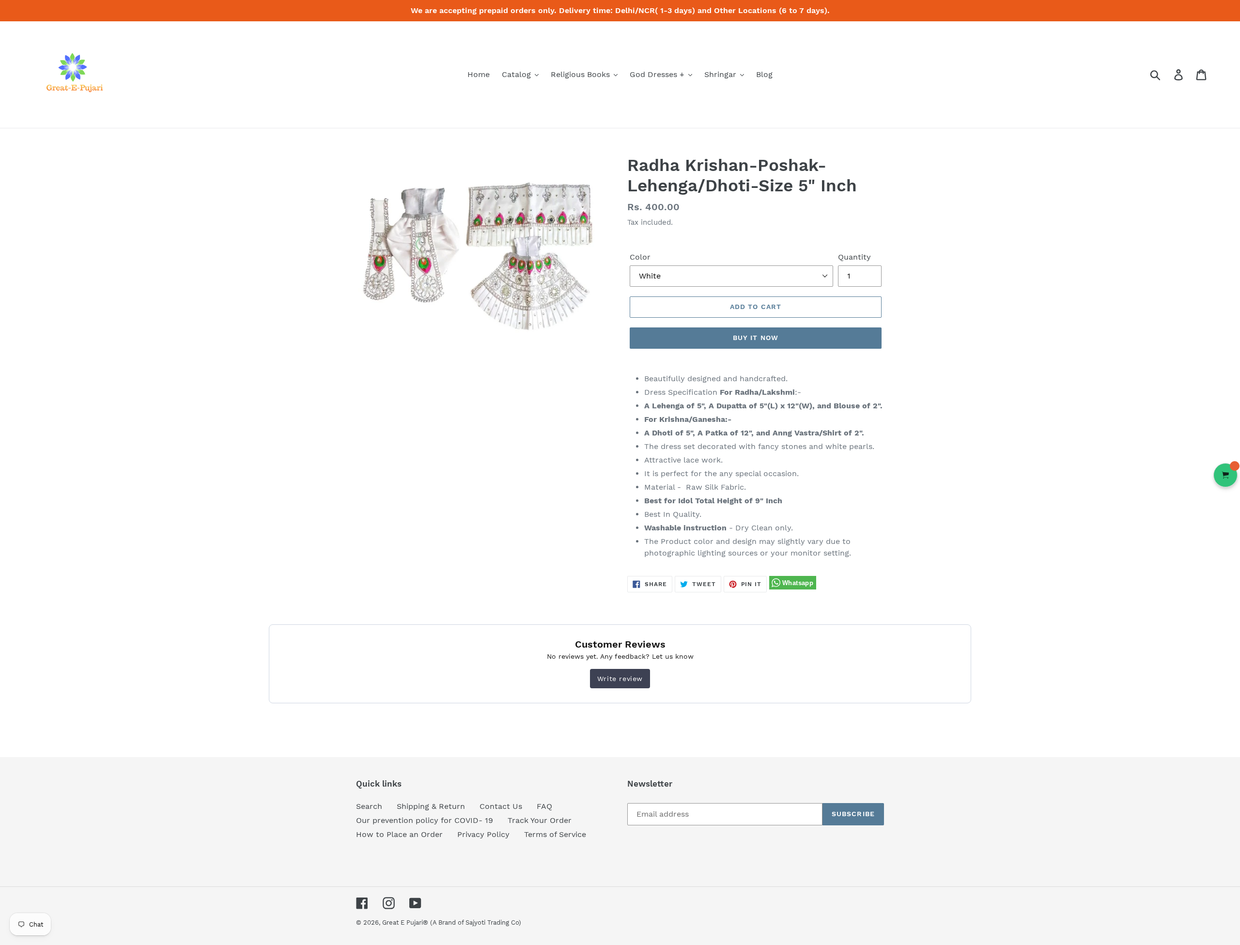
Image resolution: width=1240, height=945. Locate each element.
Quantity (854, 257)
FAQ (544, 806)
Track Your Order (540, 820)
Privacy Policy (483, 834)
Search (369, 806)
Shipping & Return (431, 806)
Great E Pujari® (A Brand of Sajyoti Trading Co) (451, 922)
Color (640, 257)
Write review (620, 678)
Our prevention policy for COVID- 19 (424, 820)
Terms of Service (555, 834)
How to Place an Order (399, 834)
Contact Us (501, 806)
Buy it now (755, 337)
